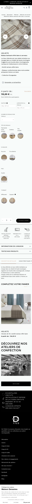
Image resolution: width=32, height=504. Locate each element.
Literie (4, 442)
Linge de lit (5, 449)
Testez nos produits (9, 251)
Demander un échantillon (13, 82)
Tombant (3, 190)
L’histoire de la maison (8, 456)
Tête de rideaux (5, 125)
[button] (23, 7)
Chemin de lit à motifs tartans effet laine (14, 334)
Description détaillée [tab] (8, 261)
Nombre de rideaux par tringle (8, 115)
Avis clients (27, 91)
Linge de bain (6, 446)
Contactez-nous (6, 469)
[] (26, 34)
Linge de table (6, 452)
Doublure (4, 147)
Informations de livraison (12, 246)
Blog (3, 479)
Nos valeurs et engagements (10, 459)
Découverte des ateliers (8, 462)
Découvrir (16, 383)
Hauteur (3, 103)
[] (5, 34)
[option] (16, 34)
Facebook (4, 472)
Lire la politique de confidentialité (9, 497)
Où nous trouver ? (7, 465)
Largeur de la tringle (21, 104)
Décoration (5, 439)
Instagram (5, 475)
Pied (2, 168)
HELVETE (5, 331)
